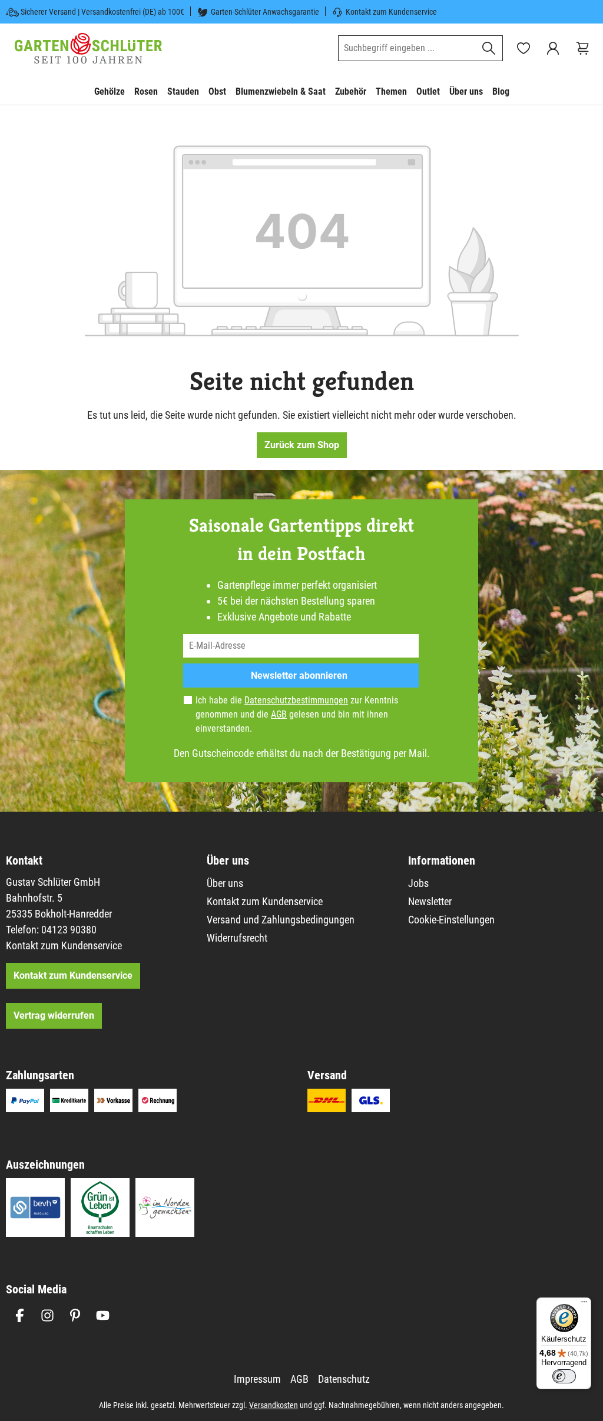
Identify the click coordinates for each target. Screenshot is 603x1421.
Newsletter (430, 901)
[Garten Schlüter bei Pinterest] (75, 1315)
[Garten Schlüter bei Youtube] (103, 1315)
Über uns (225, 883)
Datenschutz (344, 1379)
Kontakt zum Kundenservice (391, 11)
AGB (279, 714)
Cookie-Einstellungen (451, 919)
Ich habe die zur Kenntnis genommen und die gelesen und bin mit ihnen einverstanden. (297, 714)
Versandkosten (273, 1405)
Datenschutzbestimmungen (296, 700)
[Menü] (584, 1304)
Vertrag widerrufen (54, 1015)
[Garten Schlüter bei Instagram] (47, 1315)
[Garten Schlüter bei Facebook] (20, 1315)
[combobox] (407, 48)
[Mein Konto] (553, 48)
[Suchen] (489, 48)
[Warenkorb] (582, 48)
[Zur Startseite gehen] (88, 48)
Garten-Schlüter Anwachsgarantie (265, 11)
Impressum (257, 1379)
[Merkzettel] (523, 48)
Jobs (418, 883)
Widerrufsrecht (237, 938)
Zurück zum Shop (301, 445)
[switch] (564, 1376)
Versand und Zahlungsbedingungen (280, 919)
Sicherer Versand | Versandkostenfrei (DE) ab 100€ (102, 11)
